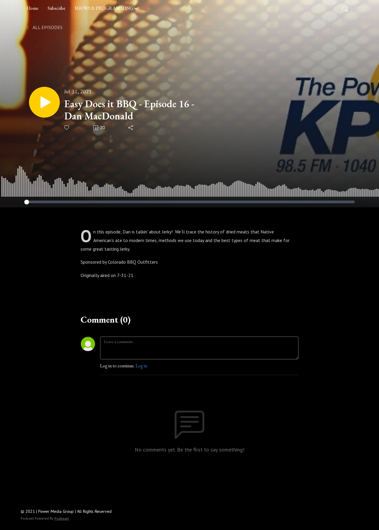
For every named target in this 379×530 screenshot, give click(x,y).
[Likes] (67, 127)
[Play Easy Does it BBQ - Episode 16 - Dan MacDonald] (44, 102)
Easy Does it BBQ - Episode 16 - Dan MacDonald (129, 110)
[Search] (345, 8)
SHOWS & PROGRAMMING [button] (104, 8)
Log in (141, 366)
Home (32, 8)
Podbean (61, 518)
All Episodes (47, 27)
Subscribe (56, 8)
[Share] (131, 128)
